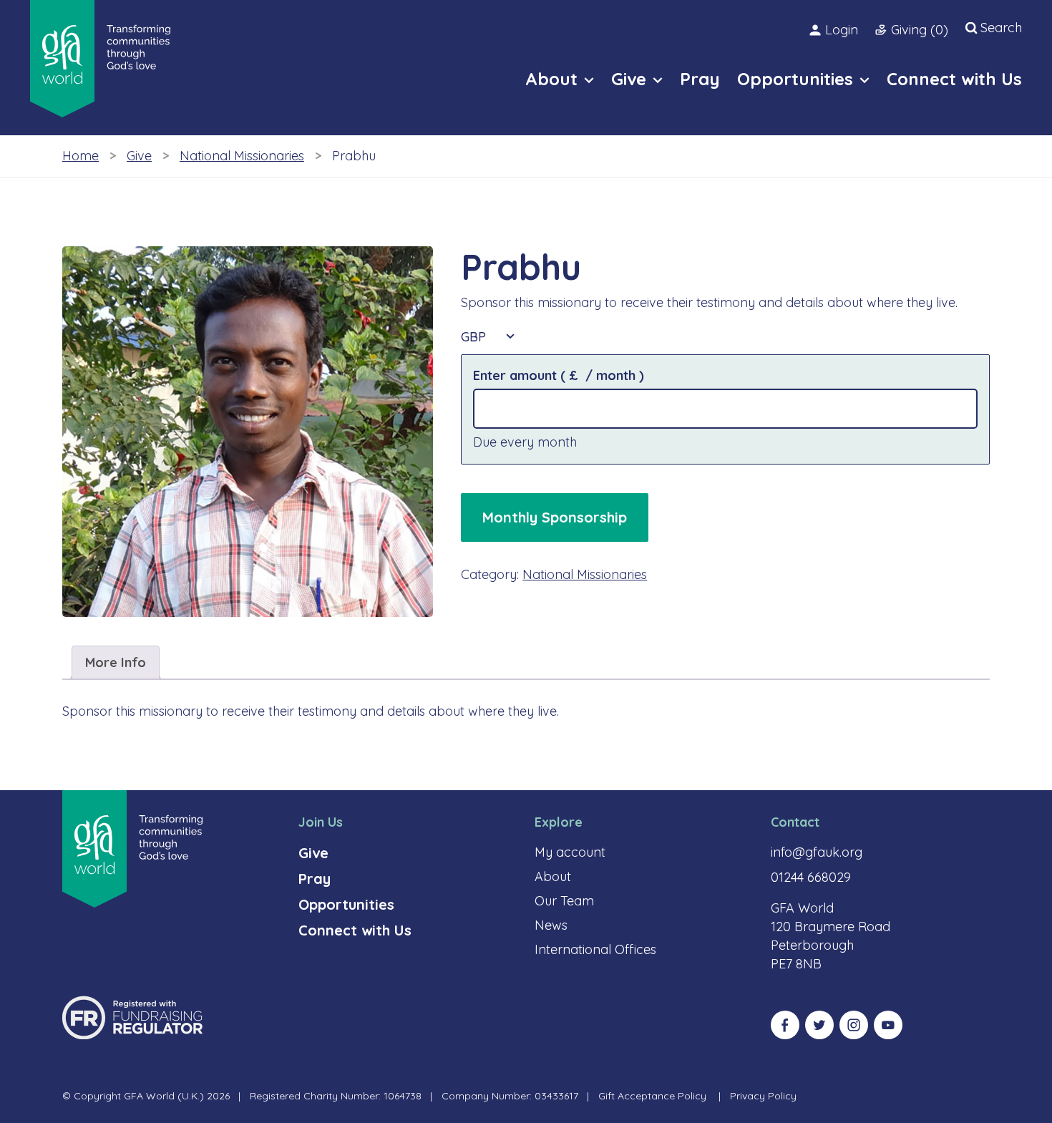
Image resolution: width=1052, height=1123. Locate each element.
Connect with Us (354, 930)
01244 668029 (811, 877)
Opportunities (346, 904)
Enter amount (558, 375)
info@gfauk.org (816, 852)
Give (139, 155)
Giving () (919, 29)
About (553, 876)
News (551, 925)
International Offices (595, 949)
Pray (314, 879)
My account (570, 852)
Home (80, 155)
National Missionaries (242, 155)
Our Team (564, 901)
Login (841, 29)
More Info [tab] (115, 662)
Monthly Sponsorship (554, 517)
